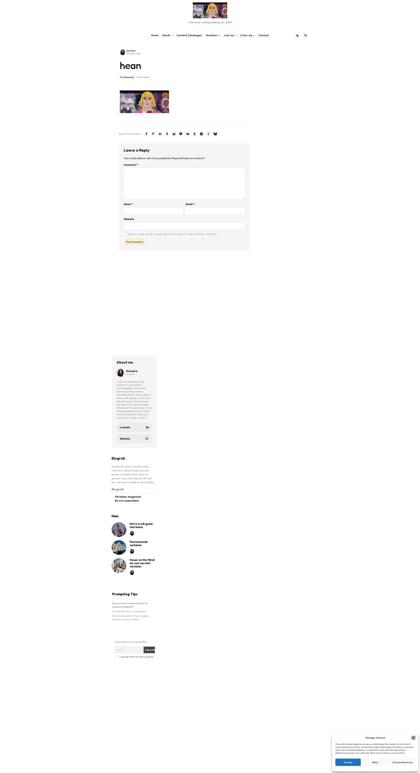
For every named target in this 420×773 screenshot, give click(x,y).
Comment (131, 164)
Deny (375, 762)
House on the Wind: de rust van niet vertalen (142, 563)
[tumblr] (167, 134)
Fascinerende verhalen (139, 543)
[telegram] (201, 134)
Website (129, 219)
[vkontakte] (187, 134)
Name (128, 204)
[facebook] (146, 134)
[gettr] (208, 134)
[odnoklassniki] (194, 134)
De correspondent (127, 500)
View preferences (402, 762)
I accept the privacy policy (136, 656)
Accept (348, 762)
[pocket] (181, 134)
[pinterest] (153, 134)
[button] (413, 737)
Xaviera (130, 50)
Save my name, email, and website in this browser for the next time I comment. (172, 234)
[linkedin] (160, 134)
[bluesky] (215, 134)
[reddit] (174, 134)
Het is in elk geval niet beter (141, 525)
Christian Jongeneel (128, 496)
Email (190, 204)
